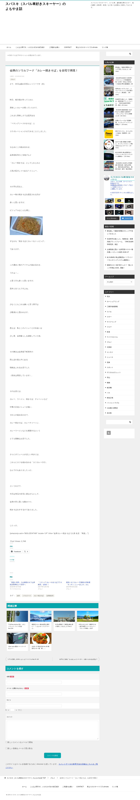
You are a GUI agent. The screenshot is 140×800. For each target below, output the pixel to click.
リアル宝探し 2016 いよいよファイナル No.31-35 (23, 659)
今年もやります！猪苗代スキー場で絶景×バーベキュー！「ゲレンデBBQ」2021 (87, 626)
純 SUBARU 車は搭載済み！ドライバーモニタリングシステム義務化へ (123, 154)
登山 (108, 377)
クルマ (109, 327)
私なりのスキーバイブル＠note (86, 47)
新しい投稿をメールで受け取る (20, 748)
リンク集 (105, 47)
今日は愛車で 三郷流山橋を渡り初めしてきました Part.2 (64, 625)
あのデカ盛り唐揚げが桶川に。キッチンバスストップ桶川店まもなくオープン (123, 144)
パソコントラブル (113, 403)
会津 (18, 595)
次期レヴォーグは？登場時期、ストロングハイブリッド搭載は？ (123, 122)
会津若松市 (50, 595)
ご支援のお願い (54, 47)
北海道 (109, 347)
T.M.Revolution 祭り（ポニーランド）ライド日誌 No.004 (16, 626)
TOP (26, 778)
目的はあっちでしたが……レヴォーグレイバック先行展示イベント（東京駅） (123, 91)
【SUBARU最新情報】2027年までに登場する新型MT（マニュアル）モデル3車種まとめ (123, 113)
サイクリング (111, 322)
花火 (108, 296)
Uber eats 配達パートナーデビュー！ (17, 647)
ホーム (9, 47)
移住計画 (110, 398)
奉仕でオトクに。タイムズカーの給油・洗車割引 (123, 133)
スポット (110, 367)
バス (108, 393)
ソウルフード (27, 595)
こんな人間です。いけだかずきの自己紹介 (30, 47)
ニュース (110, 357)
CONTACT (68, 47)
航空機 (109, 388)
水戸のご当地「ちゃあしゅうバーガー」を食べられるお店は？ (78, 659)
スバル (109, 312)
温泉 (108, 362)
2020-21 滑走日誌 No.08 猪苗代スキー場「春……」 (40, 647)
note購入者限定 (112, 408)
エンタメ (110, 352)
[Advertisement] (70, 28)
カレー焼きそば (39, 595)
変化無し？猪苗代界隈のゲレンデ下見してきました (123, 69)
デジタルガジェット (114, 372)
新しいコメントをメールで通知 (20, 742)
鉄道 (108, 332)
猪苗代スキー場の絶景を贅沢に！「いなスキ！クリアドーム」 (40, 626)
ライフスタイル (112, 337)
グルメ (13, 79)
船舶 (108, 382)
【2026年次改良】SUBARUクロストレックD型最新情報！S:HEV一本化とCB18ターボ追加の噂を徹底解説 (124, 81)
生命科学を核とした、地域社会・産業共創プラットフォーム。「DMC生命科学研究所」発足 (123, 102)
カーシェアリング (113, 301)
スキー (109, 317)
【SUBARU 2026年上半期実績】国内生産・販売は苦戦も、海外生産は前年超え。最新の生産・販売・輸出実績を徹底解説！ (123, 166)
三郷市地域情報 (112, 306)
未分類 (109, 413)
